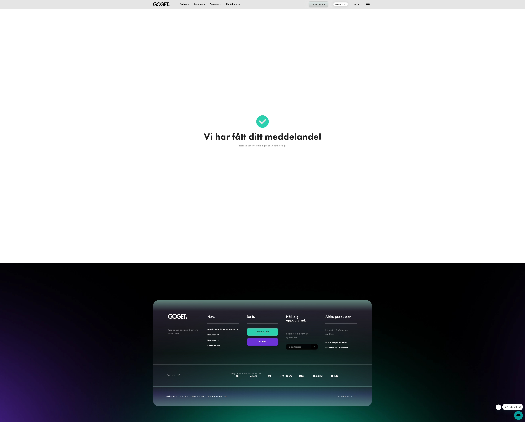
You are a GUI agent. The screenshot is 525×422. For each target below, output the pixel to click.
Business (211, 340)
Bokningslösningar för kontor (221, 329)
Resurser (211, 334)
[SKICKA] (314, 347)
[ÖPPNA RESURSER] (204, 4)
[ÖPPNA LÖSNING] (188, 4)
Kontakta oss (213, 345)
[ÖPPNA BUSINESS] (221, 4)
